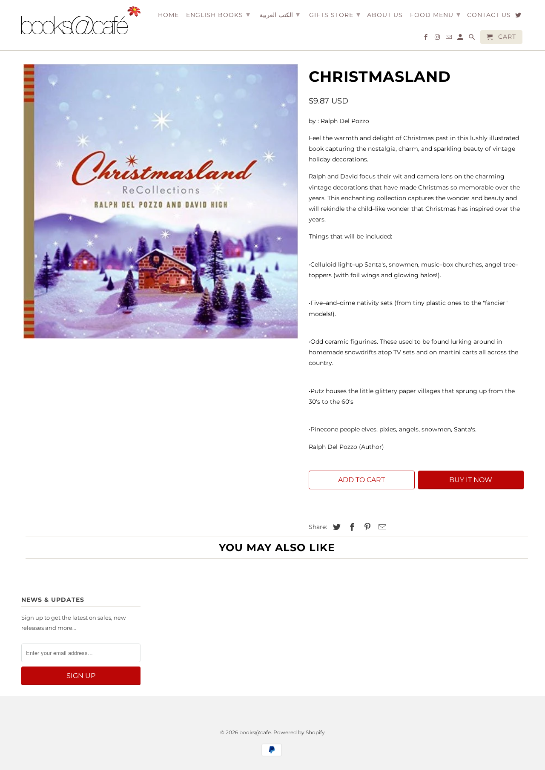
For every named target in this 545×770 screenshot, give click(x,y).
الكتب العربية (280, 14)
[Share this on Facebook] (351, 527)
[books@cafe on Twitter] (518, 16)
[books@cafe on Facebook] (426, 39)
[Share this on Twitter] (335, 527)
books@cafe (255, 732)
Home (168, 15)
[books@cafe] (81, 20)
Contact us (489, 15)
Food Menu (435, 14)
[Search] (472, 39)
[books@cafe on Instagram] (438, 39)
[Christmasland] (160, 201)
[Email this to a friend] (381, 527)
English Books (218, 14)
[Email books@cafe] (449, 39)
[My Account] (461, 39)
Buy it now (470, 480)
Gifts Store (335, 14)
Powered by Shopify (299, 732)
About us (385, 15)
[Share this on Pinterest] (366, 527)
